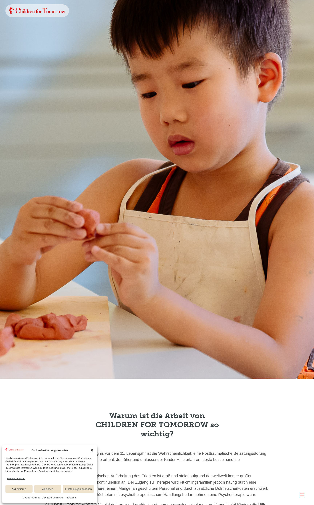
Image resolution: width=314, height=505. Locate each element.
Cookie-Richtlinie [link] (31, 497)
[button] (92, 450)
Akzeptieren (19, 488)
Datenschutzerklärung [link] (53, 497)
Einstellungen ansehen (78, 488)
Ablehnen (47, 488)
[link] (37, 10)
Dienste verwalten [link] (16, 478)
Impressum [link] (70, 497)
